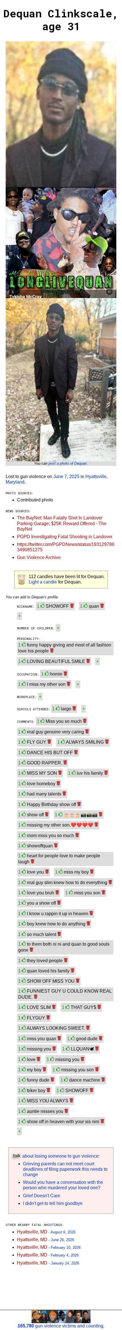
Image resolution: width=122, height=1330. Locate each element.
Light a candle (43, 582)
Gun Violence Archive (39, 557)
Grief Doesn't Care (41, 1195)
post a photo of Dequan (68, 463)
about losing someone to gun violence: (60, 1156)
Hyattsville (95, 476)
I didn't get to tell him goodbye (53, 1203)
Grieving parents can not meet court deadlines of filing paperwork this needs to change (65, 1169)
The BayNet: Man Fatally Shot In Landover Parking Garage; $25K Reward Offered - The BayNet (61, 523)
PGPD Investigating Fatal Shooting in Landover (64, 536)
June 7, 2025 (66, 476)
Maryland (15, 482)
